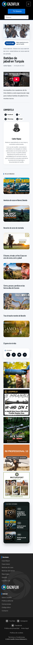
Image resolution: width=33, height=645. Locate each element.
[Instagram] (8, 355)
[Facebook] (14, 355)
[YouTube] (19, 355)
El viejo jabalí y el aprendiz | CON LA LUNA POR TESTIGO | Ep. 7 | (21, 514)
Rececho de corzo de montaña (21, 538)
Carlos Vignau (7, 65)
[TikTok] (25, 355)
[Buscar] (27, 17)
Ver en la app (10, 43)
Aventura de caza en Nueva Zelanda (21, 526)
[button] (16, 11)
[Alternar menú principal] (28, 4)
